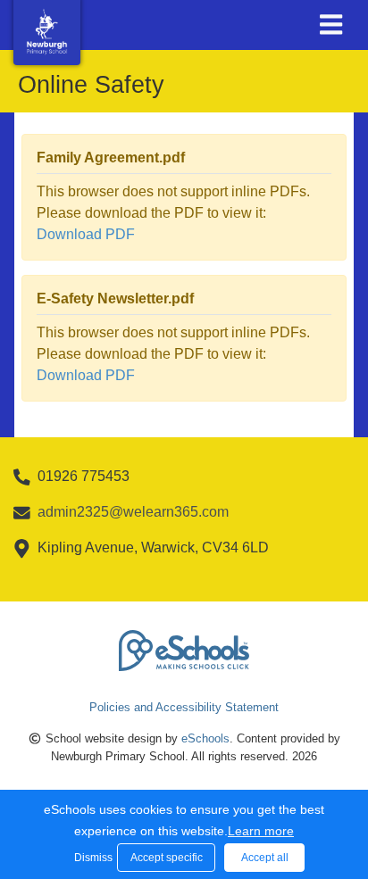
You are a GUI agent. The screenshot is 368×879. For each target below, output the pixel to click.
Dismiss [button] (91, 857)
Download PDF (86, 234)
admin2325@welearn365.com (133, 511)
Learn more (261, 831)
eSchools (205, 738)
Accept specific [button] (166, 857)
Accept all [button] (265, 857)
